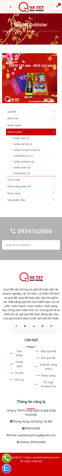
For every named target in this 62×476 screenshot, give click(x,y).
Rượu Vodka (27, 31)
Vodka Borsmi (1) (23, 155)
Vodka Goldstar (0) (23, 161)
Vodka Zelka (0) (21, 167)
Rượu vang (48, 375)
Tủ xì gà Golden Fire (48, 384)
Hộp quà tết (48, 351)
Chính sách (19, 364)
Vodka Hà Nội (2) (22, 144)
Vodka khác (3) (21, 173)
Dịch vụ (19, 379)
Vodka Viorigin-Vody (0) (26, 149)
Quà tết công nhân (48, 367)
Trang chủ (9, 31)
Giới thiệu (19, 353)
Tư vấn (19, 373)
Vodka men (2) (21, 138)
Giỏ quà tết (48, 358)
